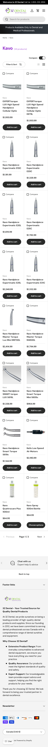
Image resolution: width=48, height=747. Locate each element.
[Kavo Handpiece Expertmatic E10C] (12, 149)
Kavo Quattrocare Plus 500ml (12, 508)
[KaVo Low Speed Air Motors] (36, 432)
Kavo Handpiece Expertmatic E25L (12, 281)
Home (5, 38)
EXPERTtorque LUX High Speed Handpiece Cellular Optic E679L (35, 107)
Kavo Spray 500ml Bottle (33, 507)
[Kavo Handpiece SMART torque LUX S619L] (12, 375)
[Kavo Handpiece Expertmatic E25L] (12, 263)
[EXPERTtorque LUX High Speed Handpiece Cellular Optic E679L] (36, 85)
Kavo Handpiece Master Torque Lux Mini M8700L (11, 336)
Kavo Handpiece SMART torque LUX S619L (11, 394)
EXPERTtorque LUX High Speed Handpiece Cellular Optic (11, 106)
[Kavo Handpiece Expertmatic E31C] (36, 263)
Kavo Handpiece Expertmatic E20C (35, 168)
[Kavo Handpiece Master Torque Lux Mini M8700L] (12, 317)
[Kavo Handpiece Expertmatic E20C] (36, 149)
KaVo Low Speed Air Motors (35, 450)
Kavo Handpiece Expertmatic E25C (35, 225)
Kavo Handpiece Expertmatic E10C (12, 167)
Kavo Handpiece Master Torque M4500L (35, 336)
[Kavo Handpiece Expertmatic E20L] (12, 206)
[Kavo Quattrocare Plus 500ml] (12, 489)
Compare (33, 58)
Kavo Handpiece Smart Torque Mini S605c (35, 394)
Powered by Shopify (24, 740)
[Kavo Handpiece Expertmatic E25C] (36, 206)
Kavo (11, 38)
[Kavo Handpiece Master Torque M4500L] (36, 317)
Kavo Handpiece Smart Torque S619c (11, 451)
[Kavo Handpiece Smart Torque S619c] (12, 432)
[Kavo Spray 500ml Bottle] (36, 489)
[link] (10, 536)
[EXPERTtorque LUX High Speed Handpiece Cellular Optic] (12, 85)
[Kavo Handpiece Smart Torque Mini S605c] (36, 375)
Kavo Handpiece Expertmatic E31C (36, 281)
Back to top (24, 574)
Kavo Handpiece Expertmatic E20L (12, 224)
